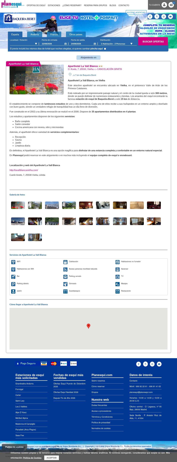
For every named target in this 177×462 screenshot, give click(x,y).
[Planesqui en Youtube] (170, 16)
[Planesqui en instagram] (163, 16)
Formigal (19, 389)
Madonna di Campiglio (25, 423)
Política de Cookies (32, 457)
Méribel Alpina (21, 418)
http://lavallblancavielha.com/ (24, 170)
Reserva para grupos (95, 5)
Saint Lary (19, 400)
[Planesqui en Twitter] (156, 16)
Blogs (113, 5)
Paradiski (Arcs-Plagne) (25, 429)
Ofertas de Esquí (36, 5)
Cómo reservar (98, 386)
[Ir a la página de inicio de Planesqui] (12, 7)
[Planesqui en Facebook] (150, 16)
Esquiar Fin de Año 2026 (64, 398)
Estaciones (54, 5)
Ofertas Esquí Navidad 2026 (66, 392)
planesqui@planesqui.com (141, 392)
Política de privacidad (101, 422)
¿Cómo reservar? (72, 5)
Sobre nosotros (98, 380)
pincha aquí (96, 48)
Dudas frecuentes (99, 405)
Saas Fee (19, 435)
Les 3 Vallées (21, 406)
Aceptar (52, 458)
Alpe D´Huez (21, 412)
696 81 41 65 (155, 386)
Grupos (95, 392)
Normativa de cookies (101, 428)
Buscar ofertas (153, 41)
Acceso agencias (136, 12)
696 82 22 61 (141, 386)
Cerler (18, 395)
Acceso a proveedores (101, 411)
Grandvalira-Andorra (24, 383)
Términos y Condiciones (102, 416)
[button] (88, 326)
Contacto (124, 5)
